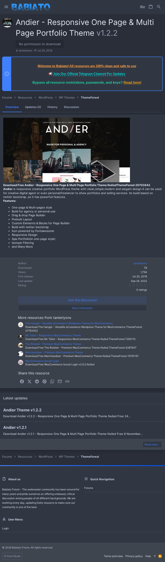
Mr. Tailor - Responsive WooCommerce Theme (53, 335)
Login (5, 528)
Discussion (71, 107)
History (52, 107)
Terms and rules (113, 556)
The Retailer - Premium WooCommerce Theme (53, 344)
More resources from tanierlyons (44, 317)
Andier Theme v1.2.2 (22, 410)
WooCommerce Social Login (42, 361)
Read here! (132, 82)
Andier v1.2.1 (15, 427)
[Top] (154, 556)
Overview (12, 107)
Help (148, 556)
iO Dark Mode (12, 556)
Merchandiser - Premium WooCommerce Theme (54, 352)
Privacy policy (134, 556)
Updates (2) (33, 107)
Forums (88, 487)
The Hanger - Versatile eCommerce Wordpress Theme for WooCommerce (69, 323)
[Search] (159, 7)
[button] (6, 7)
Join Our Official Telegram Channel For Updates (89, 74)
